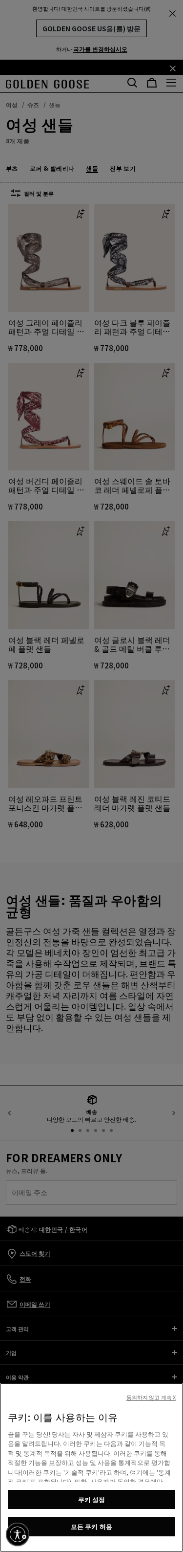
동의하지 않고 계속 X (151, 1397)
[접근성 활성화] (17, 1534)
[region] (91, 1467)
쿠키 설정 (91, 1499)
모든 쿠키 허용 (91, 1526)
